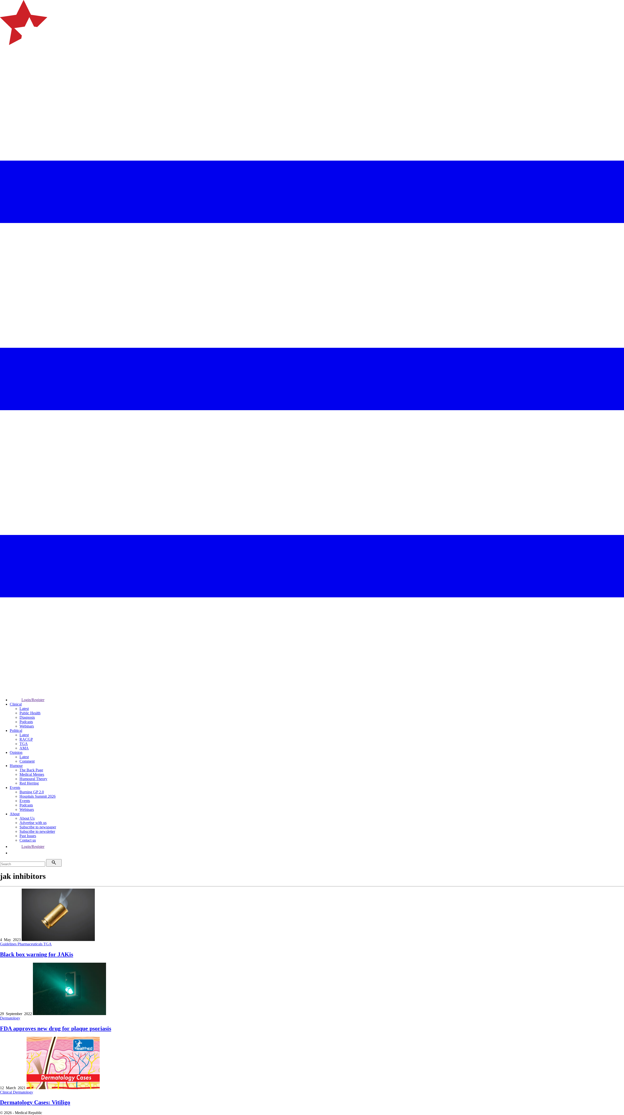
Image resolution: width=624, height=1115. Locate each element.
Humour (16, 766)
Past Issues (28, 836)
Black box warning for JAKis (36, 954)
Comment (27, 761)
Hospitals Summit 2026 (38, 796)
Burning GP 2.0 (32, 792)
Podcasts (26, 722)
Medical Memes (32, 774)
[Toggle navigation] (6, 65)
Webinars (27, 726)
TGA (24, 744)
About (15, 814)
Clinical (16, 704)
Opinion (16, 752)
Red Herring (29, 783)
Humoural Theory (33, 779)
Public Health (30, 713)
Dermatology (10, 1018)
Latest (24, 709)
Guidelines (9, 944)
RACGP (26, 739)
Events (15, 787)
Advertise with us (33, 823)
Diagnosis (27, 717)
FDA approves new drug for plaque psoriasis (55, 1028)
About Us (27, 818)
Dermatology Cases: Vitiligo (35, 1102)
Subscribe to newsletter (37, 831)
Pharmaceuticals (30, 944)
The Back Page (31, 770)
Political (16, 730)
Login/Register (32, 700)
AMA (24, 748)
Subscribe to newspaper (38, 827)
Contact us (28, 840)
